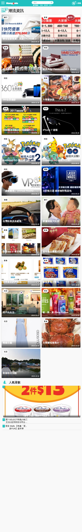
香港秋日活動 (10, 373)
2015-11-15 (75, 285)
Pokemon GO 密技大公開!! (57, 160)
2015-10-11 (35, 376)
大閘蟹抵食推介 (51, 342)
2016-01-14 (35, 285)
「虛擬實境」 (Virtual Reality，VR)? (19, 190)
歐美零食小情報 (51, 282)
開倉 (41, 5)
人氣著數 (14, 382)
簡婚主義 (7, 342)
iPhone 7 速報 (50, 130)
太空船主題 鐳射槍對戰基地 (57, 190)
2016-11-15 (35, 102)
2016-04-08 (35, 224)
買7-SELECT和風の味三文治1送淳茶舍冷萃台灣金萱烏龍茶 (16, 422)
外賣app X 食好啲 (12, 251)
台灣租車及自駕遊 (12, 221)
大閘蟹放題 (48, 99)
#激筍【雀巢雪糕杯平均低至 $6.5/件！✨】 (41, 416)
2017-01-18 (75, 42)
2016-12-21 (35, 72)
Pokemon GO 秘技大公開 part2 (19, 160)
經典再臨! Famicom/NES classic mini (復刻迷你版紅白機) (60, 69)
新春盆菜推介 (50, 38)
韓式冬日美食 (10, 69)
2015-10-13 (75, 346)
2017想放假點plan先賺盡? (16, 130)
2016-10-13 (35, 133)
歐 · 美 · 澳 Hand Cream (55, 312)
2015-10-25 (75, 315)
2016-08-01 (75, 163)
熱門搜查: (36, 5)
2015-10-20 (35, 346)
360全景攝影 (9, 99)
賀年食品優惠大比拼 (53, 251)
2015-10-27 (35, 315)
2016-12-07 (75, 72)
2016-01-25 (75, 254)
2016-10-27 (75, 102)
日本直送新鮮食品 (12, 282)
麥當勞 (46, 5)
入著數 (78, 3)
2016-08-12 (35, 163)
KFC (50, 5)
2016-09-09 (75, 133)
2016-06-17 (35, 194)
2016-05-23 (75, 194)
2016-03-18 (75, 224)
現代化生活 (8, 312)
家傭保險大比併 (51, 221)
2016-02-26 (35, 254)
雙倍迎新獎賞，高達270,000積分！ (21, 38)
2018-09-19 (35, 42)
